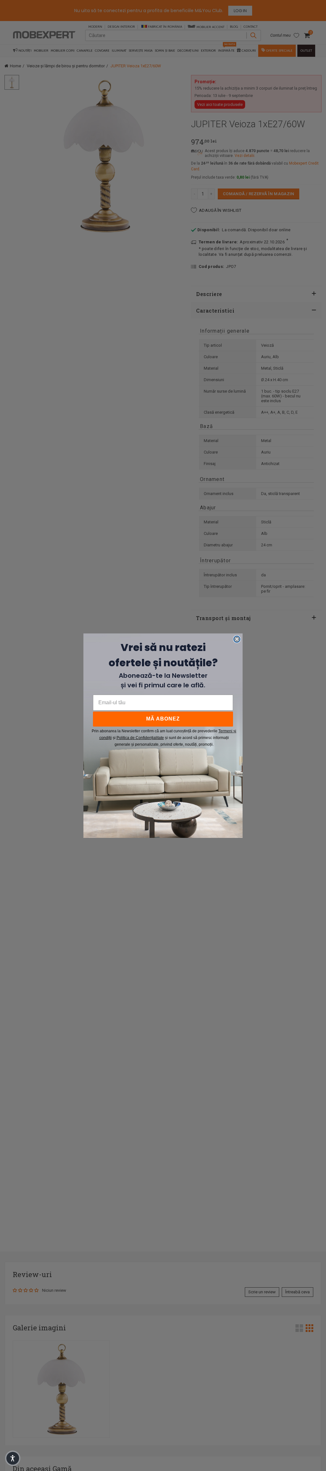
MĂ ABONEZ (163, 718)
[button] (12, 1458)
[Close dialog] (237, 639)
